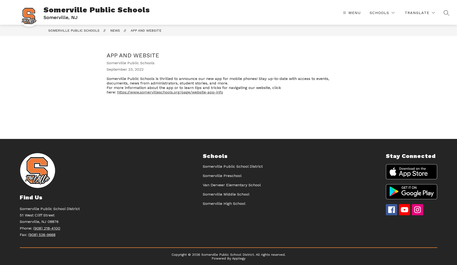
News (115, 30)
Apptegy (238, 258)
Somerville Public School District (233, 166)
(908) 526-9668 (41, 234)
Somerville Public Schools (73, 30)
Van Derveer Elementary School (232, 185)
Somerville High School (224, 203)
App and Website (146, 30)
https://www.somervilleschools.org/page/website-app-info (170, 92)
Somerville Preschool (222, 175)
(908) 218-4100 (46, 228)
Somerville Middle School (226, 194)
